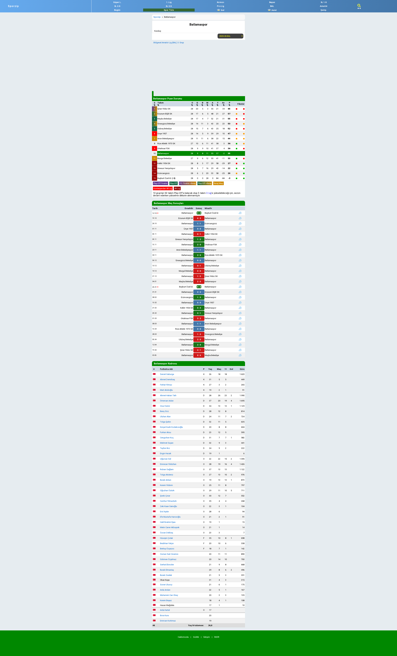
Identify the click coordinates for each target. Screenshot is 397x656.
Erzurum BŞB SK (164, 114)
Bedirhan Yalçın (167, 543)
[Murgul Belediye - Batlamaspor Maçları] (240, 271)
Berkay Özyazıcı (167, 548)
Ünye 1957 (162, 133)
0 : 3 (199, 308)
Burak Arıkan (165, 480)
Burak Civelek (166, 575)
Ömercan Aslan (167, 401)
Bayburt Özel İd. (166, 178)
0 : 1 (199, 234)
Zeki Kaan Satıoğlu (168, 506)
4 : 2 (199, 218)
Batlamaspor (163, 153)
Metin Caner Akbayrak (169, 527)
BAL (272, 6)
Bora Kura (164, 615)
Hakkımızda (183, 637)
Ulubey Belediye (164, 128)
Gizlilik (196, 637)
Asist (274, 10)
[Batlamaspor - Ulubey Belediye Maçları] (240, 265)
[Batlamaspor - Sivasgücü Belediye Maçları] (240, 334)
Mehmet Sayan (166, 443)
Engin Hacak (165, 453)
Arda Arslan (165, 590)
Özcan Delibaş (166, 532)
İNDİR (216, 637)
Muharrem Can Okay (169, 595)
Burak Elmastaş (167, 570)
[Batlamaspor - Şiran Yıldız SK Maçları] (240, 276)
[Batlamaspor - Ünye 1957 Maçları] (240, 302)
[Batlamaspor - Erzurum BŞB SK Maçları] (240, 292)
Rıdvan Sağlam (167, 469)
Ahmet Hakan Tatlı (168, 395)
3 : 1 (199, 313)
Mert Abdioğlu (166, 390)
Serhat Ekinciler (167, 564)
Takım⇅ (160, 104)
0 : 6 (199, 355)
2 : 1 (199, 350)
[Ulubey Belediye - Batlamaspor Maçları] (240, 339)
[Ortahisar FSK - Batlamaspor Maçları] (240, 318)
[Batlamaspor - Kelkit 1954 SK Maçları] (240, 234)
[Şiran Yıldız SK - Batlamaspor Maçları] (240, 350)
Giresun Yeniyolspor (166, 168)
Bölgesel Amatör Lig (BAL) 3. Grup (169, 42)
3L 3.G (169, 6)
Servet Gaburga (167, 374)
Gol (222, 10)
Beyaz (272, 2)
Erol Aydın (164, 511)
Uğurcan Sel (165, 459)
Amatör (324, 6)
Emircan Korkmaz (168, 621)
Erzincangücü (163, 173)
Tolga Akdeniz (166, 475)
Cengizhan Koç (167, 437)
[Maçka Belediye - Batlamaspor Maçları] (240, 281)
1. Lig (169, 2)
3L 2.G (117, 6)
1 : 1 (199, 223)
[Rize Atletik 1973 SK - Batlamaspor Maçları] (240, 329)
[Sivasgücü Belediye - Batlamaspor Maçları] (240, 260)
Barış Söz (164, 411)
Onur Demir (165, 406)
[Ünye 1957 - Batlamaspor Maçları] (240, 228)
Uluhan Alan (165, 416)
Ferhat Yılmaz (166, 385)
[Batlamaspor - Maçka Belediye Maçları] (240, 355)
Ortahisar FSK (163, 148)
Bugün (117, 10)
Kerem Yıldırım (166, 485)
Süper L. (117, 2)
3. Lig (208, 193)
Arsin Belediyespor (165, 138)
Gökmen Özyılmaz (168, 559)
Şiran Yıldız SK (163, 109)
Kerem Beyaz (166, 600)
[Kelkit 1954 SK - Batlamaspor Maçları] (240, 307)
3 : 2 (199, 318)
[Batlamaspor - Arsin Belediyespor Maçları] (240, 323)
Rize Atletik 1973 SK (166, 143)
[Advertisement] (198, 67)
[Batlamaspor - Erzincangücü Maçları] (240, 223)
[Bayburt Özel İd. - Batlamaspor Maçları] (240, 286)
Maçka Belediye (164, 119)
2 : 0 (199, 244)
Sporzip (13, 6)
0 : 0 (199, 229)
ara (359, 8)
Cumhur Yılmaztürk (168, 501)
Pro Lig (220, 6)
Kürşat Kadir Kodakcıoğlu (171, 427)
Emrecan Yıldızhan (168, 464)
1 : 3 (199, 276)
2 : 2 (199, 292)
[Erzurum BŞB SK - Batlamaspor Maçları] (240, 218)
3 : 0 (199, 271)
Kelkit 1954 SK (163, 163)
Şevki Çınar (165, 496)
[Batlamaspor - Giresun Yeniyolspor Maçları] (240, 313)
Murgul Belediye (164, 158)
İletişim (206, 637)
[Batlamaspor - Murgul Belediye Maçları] (240, 344)
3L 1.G (324, 2)
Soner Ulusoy (166, 584)
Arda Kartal (165, 610)
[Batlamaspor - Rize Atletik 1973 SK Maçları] (240, 255)
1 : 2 (199, 239)
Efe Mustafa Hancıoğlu (170, 517)
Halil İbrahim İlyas (168, 522)
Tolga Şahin (165, 422)
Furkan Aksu (165, 432)
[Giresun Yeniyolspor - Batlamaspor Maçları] (240, 239)
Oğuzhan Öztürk (167, 490)
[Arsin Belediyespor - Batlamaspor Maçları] (240, 249)
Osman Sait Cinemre (169, 554)
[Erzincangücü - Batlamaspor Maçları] (240, 297)
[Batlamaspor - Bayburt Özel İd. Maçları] (240, 213)
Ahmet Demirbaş (167, 379)
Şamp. (324, 10)
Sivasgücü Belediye (166, 123)
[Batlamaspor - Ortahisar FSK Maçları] (240, 244)
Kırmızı (220, 2)
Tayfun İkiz (165, 448)
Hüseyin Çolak (166, 538)
